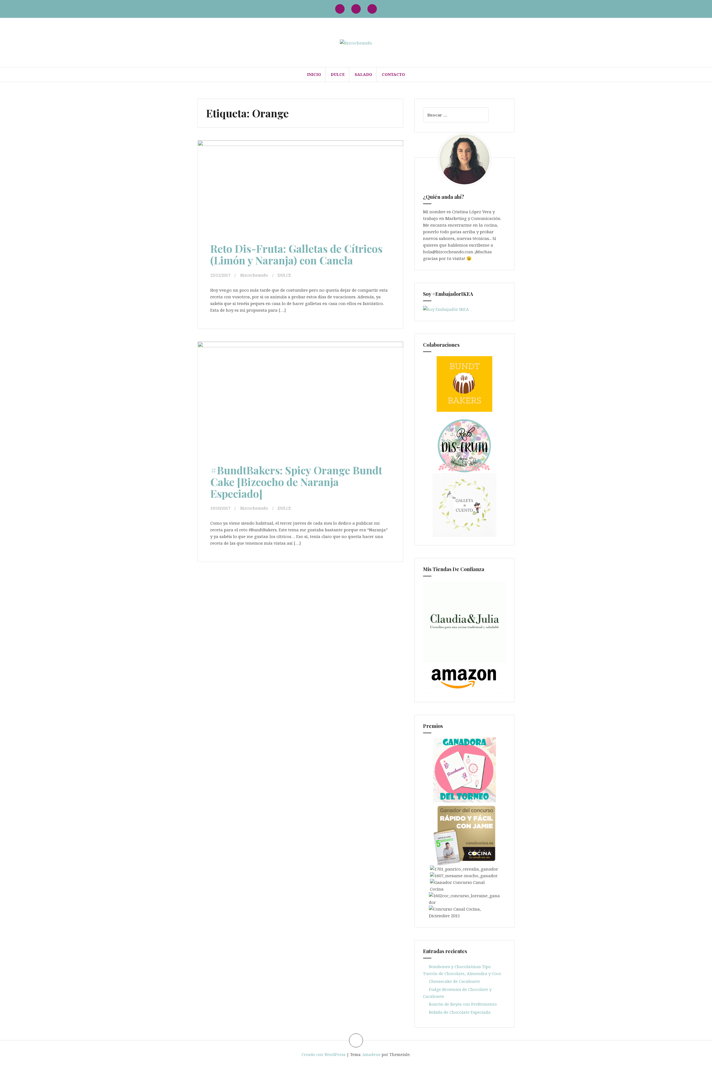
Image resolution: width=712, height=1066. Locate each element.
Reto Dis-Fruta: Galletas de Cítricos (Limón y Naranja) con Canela (296, 254)
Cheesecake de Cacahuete (454, 981)
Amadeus (371, 1054)
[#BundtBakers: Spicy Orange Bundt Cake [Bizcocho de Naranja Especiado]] (298, 400)
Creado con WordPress (323, 1054)
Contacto (393, 74)
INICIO (314, 74)
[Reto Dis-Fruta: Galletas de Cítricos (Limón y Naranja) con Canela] (298, 190)
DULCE (338, 74)
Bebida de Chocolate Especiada (460, 1012)
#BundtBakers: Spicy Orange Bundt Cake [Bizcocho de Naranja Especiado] (296, 481)
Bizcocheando (254, 275)
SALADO (363, 74)
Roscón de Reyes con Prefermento (463, 1004)
